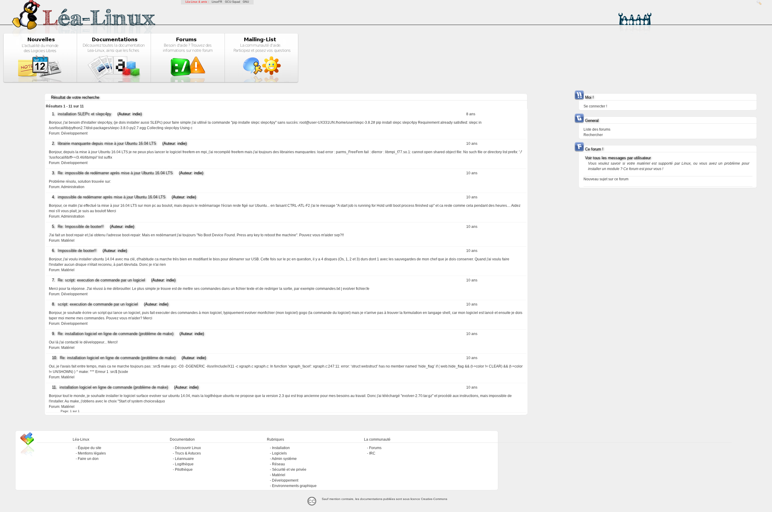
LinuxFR (217, 1)
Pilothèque (184, 469)
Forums (375, 448)
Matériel (67, 240)
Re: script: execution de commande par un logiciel (101, 280)
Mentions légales (92, 453)
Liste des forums (597, 129)
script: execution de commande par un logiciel (98, 304)
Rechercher (593, 135)
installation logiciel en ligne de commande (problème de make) (113, 387)
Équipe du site (89, 448)
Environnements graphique (294, 486)
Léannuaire (184, 459)
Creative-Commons (434, 499)
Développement (74, 133)
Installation (281, 448)
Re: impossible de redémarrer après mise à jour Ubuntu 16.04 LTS (115, 173)
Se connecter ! (595, 106)
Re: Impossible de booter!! (81, 226)
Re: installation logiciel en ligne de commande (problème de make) (115, 333)
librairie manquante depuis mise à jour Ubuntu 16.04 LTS (107, 143)
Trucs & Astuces (188, 453)
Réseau (278, 464)
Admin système (284, 459)
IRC (372, 453)
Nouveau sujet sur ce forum (606, 179)
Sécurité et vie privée (289, 469)
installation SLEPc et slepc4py (84, 114)
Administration (72, 187)
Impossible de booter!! (77, 250)
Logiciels (279, 453)
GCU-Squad (232, 1)
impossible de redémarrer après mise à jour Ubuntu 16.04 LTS (112, 197)
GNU (246, 1)
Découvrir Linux (188, 448)
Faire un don (88, 459)
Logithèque (184, 464)
